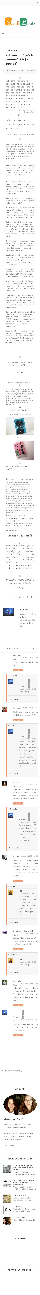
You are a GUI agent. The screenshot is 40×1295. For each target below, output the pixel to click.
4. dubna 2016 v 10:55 (29, 983)
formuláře (17, 518)
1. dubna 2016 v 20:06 (27, 689)
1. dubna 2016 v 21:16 (27, 739)
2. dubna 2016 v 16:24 (27, 822)
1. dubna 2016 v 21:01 (29, 708)
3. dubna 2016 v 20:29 (27, 894)
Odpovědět (18, 670)
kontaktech (10, 482)
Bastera (16, 708)
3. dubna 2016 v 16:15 (29, 933)
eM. (20, 891)
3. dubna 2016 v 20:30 (27, 962)
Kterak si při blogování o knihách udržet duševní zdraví (24, 1168)
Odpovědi (13, 676)
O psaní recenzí (20, 1195)
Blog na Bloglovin (20, 568)
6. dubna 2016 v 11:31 (29, 1020)
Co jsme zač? (19, 1217)
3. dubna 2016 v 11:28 (29, 856)
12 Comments (29, 70)
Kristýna (16, 856)
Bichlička (17, 981)
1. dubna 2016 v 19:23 (29, 658)
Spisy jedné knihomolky (23, 931)
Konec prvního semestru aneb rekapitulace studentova (24, 1182)
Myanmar (23, 686)
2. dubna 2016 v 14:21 (29, 785)
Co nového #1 (19, 1206)
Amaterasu (18, 782)
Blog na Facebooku (20, 565)
